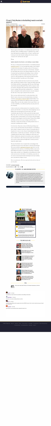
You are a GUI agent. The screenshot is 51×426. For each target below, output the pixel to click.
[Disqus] (25, 303)
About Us (12, 323)
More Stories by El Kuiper (25, 186)
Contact (34, 325)
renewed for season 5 (15, 66)
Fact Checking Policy (24, 325)
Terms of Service (24, 323)
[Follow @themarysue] (15, 167)
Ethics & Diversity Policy (43, 323)
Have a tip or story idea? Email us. (21, 285)
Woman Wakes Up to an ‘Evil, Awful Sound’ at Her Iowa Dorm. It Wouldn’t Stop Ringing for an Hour (28, 251)
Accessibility (30, 323)
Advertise (16, 323)
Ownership (30, 325)
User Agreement (35, 323)
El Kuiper (8, 23)
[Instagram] (18, 167)
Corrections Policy (17, 325)
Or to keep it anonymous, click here (33, 285)
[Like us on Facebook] (17, 167)
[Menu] (1, 1)
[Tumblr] (20, 167)
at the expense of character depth (22, 98)
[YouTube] (22, 167)
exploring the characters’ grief (26, 147)
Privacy (20, 323)
